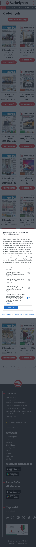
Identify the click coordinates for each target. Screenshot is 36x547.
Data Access (18, 314)
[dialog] (18, 273)
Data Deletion (6, 314)
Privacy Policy (29, 314)
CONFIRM (11, 307)
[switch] (28, 273)
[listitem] (18, 268)
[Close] (32, 233)
